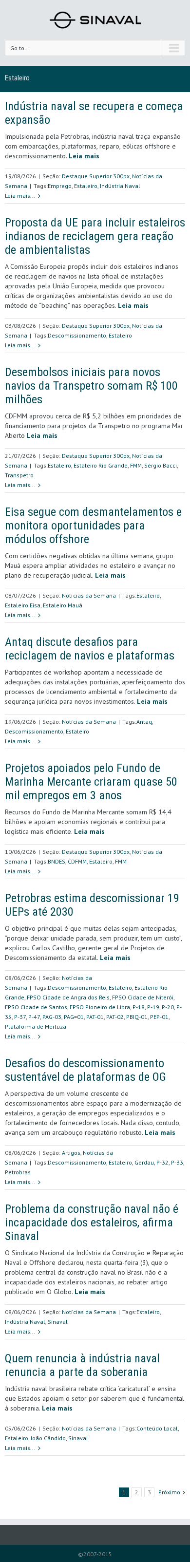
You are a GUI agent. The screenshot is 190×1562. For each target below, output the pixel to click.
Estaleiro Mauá (62, 605)
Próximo (169, 1492)
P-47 (34, 1016)
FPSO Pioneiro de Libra (100, 1007)
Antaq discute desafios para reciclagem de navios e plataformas (89, 648)
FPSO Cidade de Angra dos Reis (68, 997)
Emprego (60, 185)
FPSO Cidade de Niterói (142, 997)
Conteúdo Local (157, 1428)
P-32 (162, 1162)
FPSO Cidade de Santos (36, 1007)
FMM (136, 465)
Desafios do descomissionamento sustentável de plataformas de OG (85, 1070)
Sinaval (58, 1321)
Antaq (144, 721)
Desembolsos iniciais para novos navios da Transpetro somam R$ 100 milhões (91, 385)
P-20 (168, 1007)
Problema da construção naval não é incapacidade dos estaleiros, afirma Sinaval (91, 1222)
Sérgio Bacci (160, 465)
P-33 (177, 1162)
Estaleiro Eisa (22, 605)
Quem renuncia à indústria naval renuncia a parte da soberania (82, 1365)
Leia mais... (20, 195)
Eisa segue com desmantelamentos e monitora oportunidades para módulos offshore (93, 525)
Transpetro (19, 475)
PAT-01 (95, 1016)
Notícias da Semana (89, 595)
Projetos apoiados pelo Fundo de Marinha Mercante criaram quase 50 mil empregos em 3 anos (91, 781)
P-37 (20, 1016)
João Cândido (48, 1438)
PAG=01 (74, 1016)
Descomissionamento (77, 335)
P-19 (153, 1007)
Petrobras (18, 1172)
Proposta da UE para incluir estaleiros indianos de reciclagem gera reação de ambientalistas (95, 236)
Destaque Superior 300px (96, 176)
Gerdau (144, 1162)
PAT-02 (115, 1016)
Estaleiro (85, 185)
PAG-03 (51, 1016)
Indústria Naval (120, 185)
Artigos (71, 1152)
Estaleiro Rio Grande (101, 465)
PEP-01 (159, 1016)
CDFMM (77, 861)
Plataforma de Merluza (35, 1026)
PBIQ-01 (137, 1016)
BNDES (56, 861)
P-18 (139, 1007)
